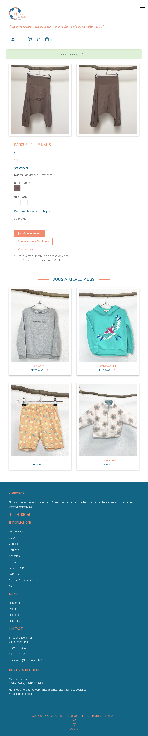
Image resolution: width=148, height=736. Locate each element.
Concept (14, 543)
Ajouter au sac (32, 233)
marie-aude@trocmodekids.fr (26, 660)
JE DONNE (15, 603)
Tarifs (12, 562)
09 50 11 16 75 (17, 654)
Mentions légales (18, 531)
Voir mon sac (26, 249)
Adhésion (14, 555)
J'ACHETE (14, 609)
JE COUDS (15, 615)
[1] (50, 39)
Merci (12, 586)
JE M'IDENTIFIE (17, 621)
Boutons (14, 550)
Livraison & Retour (19, 568)
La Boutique (15, 574)
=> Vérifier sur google (21, 693)
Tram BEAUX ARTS (20, 648)
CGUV (12, 537)
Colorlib (74, 728)
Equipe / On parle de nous (23, 580)
